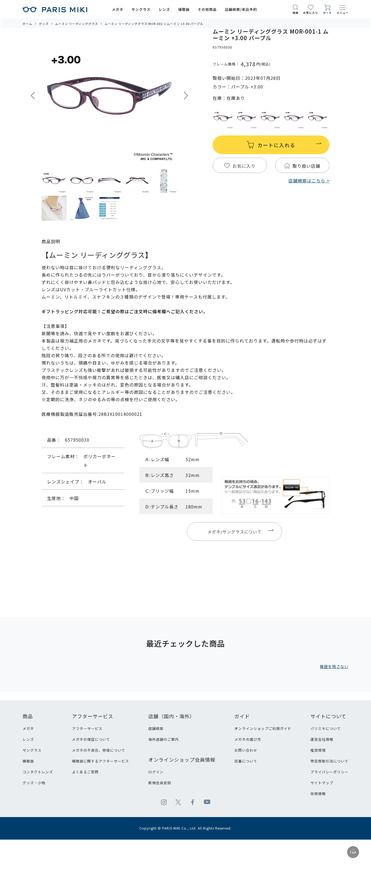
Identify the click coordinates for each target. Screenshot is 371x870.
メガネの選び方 (247, 739)
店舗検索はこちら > (308, 180)
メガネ (28, 728)
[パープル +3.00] (109, 96)
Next (186, 96)
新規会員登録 (159, 782)
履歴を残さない (334, 666)
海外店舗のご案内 (163, 739)
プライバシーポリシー (329, 771)
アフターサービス (87, 728)
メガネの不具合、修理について (98, 750)
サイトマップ (321, 782)
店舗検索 (156, 728)
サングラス (32, 750)
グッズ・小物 (34, 782)
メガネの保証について (91, 739)
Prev (33, 96)
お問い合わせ (245, 750)
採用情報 (318, 793)
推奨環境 (318, 750)
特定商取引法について (329, 761)
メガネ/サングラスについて (234, 531)
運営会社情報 (321, 739)
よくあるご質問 (85, 771)
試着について (245, 761)
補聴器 (28, 761)
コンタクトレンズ (38, 771)
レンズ (28, 739)
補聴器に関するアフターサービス (100, 761)
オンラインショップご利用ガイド (262, 728)
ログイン (156, 771)
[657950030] (54, 180)
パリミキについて (325, 728)
